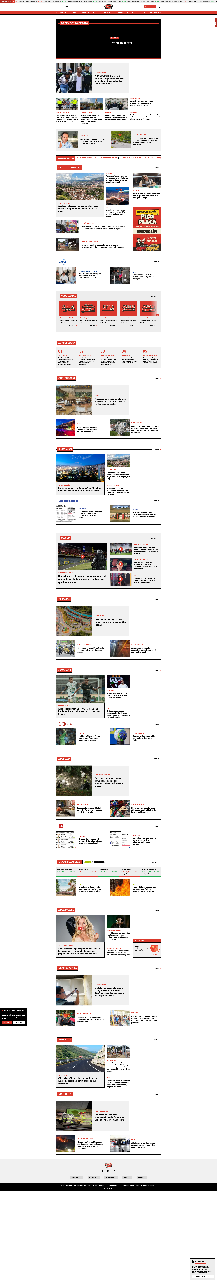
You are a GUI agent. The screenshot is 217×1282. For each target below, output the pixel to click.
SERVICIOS (130, 12)
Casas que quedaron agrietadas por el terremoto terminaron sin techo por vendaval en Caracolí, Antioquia (103, 246)
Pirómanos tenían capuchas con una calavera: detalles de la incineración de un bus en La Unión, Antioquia (117, 179)
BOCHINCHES (118, 12)
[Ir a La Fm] (62, 262)
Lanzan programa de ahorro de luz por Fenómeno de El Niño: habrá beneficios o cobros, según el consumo (118, 1084)
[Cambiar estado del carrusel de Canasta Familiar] (13, 1)
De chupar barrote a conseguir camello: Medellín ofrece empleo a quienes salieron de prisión (109, 782)
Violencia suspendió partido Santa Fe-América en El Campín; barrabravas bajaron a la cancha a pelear (146, 550)
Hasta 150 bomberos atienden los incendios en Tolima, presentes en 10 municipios (144, 889)
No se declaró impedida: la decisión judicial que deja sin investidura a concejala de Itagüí (146, 196)
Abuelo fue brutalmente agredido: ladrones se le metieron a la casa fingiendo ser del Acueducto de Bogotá (65, 361)
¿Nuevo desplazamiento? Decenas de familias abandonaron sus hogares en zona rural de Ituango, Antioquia (91, 119)
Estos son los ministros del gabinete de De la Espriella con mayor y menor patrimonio (90, 841)
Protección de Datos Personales (130, 1185)
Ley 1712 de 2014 (108, 1188)
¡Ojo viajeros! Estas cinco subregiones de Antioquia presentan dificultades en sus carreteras (77, 1081)
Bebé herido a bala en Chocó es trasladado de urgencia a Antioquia (143, 277)
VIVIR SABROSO (155, 12)
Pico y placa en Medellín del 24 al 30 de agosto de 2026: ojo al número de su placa (92, 141)
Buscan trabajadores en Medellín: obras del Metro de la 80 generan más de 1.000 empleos (89, 810)
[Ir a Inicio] (108, 6)
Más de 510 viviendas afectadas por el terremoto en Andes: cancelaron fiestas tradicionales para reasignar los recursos (145, 429)
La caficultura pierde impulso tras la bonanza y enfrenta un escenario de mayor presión (90, 889)
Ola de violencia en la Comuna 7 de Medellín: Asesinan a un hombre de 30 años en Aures (79, 489)
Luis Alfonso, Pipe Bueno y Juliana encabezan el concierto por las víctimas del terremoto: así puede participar (144, 1020)
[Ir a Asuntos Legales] (68, 501)
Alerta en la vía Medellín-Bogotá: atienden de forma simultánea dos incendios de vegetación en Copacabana (90, 1145)
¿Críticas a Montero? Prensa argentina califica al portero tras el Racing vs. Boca (89, 738)
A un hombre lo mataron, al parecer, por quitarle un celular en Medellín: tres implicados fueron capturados (109, 80)
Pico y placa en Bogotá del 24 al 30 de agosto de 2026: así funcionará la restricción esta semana (150, 360)
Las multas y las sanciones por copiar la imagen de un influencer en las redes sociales (90, 514)
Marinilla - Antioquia (155, 158)
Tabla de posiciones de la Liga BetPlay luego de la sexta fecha (144, 738)
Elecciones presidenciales (132, 158)
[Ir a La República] (61, 826)
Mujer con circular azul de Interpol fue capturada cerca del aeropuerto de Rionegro (116, 117)
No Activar (19, 1022)
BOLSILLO (107, 12)
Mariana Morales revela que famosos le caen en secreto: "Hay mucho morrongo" (144, 580)
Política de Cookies (202, 1272)
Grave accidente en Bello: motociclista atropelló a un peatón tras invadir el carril (144, 650)
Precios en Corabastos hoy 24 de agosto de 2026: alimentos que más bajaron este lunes (129, 360)
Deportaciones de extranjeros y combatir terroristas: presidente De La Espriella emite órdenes (90, 277)
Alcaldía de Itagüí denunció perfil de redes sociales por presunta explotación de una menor (78, 208)
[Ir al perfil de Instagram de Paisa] (114, 1171)
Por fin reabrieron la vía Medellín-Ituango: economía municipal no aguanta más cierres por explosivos (145, 141)
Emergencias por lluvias (89, 158)
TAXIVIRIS (85, 12)
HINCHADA (96, 12)
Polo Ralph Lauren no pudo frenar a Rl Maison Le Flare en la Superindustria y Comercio (144, 514)
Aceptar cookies (201, 1277)
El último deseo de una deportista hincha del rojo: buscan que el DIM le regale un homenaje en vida (118, 714)
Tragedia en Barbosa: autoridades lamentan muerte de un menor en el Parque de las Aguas (118, 491)
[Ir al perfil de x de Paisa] (108, 1171)
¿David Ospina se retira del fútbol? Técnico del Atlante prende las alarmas (117, 695)
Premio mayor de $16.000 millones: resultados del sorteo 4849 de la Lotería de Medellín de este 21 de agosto (103, 228)
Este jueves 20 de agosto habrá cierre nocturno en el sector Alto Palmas (110, 622)
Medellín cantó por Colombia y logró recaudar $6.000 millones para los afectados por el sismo (118, 936)
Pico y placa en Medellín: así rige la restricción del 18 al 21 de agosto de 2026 (90, 650)
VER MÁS (71, 326)
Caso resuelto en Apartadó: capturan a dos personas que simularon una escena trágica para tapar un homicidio (67, 118)
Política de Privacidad (98, 1185)
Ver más (156, 167)
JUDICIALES (74, 12)
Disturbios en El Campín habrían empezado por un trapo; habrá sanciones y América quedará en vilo (82, 579)
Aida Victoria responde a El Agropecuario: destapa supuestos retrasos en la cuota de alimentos (145, 565)
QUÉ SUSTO (142, 12)
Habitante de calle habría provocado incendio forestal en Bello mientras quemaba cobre (109, 1117)
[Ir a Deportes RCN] (65, 724)
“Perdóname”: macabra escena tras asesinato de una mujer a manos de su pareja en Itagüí (118, 476)
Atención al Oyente (113, 1185)
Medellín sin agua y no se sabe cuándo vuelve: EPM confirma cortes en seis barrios (115, 213)
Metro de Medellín (110, 158)
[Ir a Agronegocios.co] (94, 862)
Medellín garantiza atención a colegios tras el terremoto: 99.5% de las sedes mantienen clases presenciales (109, 992)
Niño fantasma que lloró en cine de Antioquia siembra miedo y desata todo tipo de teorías (144, 1145)
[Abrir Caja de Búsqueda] (159, 6)
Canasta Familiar (6, 1)
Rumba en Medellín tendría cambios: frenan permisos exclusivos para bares (87, 429)
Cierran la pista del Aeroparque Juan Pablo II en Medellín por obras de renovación (90, 1020)
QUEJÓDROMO (61, 12)
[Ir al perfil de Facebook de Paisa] (102, 1171)
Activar (6, 1022)
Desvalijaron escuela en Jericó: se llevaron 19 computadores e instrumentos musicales (143, 103)
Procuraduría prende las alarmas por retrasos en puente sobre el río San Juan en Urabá (110, 401)
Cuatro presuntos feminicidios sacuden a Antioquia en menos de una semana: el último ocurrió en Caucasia (145, 117)
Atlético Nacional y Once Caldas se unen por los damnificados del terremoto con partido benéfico (79, 711)
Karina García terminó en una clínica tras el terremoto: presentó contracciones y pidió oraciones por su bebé (118, 954)
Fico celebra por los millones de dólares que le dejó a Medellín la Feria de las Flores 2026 (143, 810)
